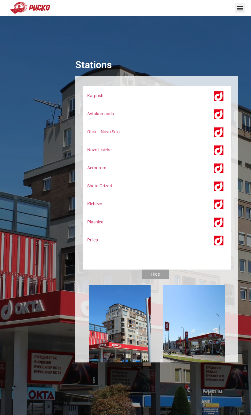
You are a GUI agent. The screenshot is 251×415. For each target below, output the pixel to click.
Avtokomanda (100, 113)
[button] (240, 8)
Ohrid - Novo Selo (103, 131)
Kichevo (94, 203)
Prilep (92, 239)
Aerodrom (96, 167)
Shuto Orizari (99, 185)
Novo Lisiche (99, 149)
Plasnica (95, 221)
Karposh (95, 95)
